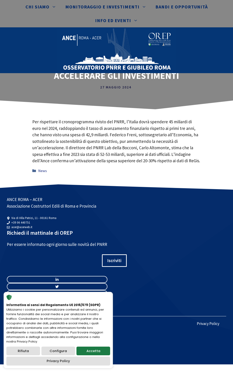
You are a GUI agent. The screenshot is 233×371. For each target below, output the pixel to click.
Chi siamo (37, 7)
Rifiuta (23, 351)
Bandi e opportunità (181, 7)
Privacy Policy (208, 323)
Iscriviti (114, 260)
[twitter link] (57, 286)
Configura (58, 351)
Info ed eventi (113, 20)
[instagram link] (57, 279)
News (42, 170)
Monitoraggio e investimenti (102, 7)
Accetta (93, 351)
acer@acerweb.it (21, 227)
